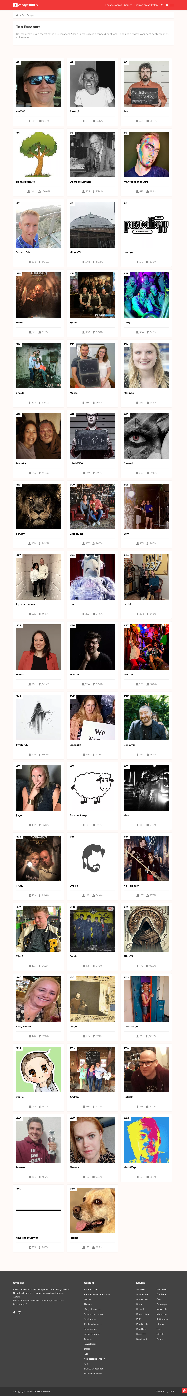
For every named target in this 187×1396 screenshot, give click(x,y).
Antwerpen (142, 1299)
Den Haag (141, 1329)
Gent (158, 1299)
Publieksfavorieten (93, 1324)
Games (128, 5)
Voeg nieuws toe (92, 1309)
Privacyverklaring (93, 1373)
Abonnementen (92, 1334)
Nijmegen (161, 1314)
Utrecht (160, 1334)
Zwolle (159, 1339)
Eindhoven (161, 1289)
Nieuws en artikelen (146, 5)
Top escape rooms (93, 1314)
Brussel (140, 1309)
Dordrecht (141, 1339)
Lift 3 (171, 1391)
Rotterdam (162, 1319)
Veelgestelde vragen (94, 1359)
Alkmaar (140, 1289)
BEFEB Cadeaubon (93, 1368)
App (86, 1354)
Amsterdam (142, 1294)
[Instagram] (19, 1312)
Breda (139, 1304)
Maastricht (161, 1309)
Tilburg (160, 1324)
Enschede (161, 1294)
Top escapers (90, 1329)
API (86, 1363)
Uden (159, 1329)
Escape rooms (113, 5)
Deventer (141, 1334)
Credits (87, 1339)
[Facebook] (14, 1312)
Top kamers (90, 1319)
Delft (138, 1319)
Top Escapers (29, 15)
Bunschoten (142, 1314)
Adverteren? (90, 1344)
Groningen (161, 1304)
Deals (87, 1349)
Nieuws (88, 1304)
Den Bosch (142, 1324)
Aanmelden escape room (97, 1294)
